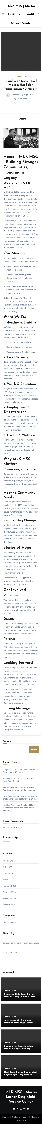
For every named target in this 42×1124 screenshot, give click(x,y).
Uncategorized (21, 76)
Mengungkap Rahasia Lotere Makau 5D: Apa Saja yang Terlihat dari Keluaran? (18, 1048)
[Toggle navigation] (3, 13)
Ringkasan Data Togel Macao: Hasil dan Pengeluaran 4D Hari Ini (21, 85)
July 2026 (7, 867)
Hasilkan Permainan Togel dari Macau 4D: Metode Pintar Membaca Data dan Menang (20, 808)
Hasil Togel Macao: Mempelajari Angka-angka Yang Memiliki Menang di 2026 (20, 1074)
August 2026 (9, 861)
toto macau (34, 943)
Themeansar (20, 1120)
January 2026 (9, 892)
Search (7, 741)
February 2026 (9, 886)
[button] (38, 72)
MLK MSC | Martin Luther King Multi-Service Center (21, 15)
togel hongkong (10, 952)
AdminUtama (15, 95)
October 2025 (9, 905)
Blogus (34, 1117)
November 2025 (10, 898)
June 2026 (8, 873)
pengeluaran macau (19, 943)
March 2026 (8, 880)
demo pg (6, 943)
